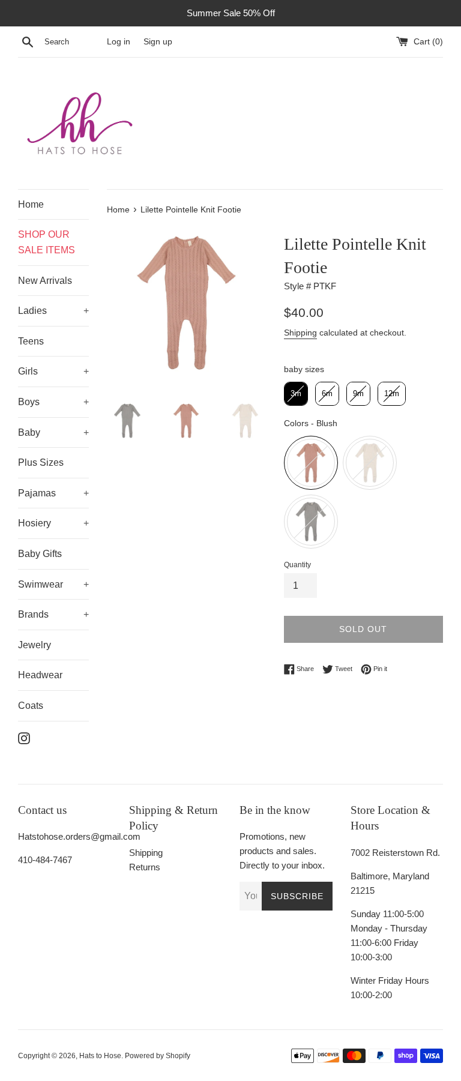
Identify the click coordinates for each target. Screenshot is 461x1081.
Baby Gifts (40, 554)
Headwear (40, 675)
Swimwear (40, 584)
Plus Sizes (41, 462)
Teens (31, 341)
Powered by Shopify (157, 1056)
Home (31, 204)
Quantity (297, 565)
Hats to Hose (100, 1056)
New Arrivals (45, 281)
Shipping (300, 332)
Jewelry (34, 645)
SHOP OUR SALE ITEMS (46, 242)
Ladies (32, 311)
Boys (29, 402)
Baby (29, 432)
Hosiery (34, 523)
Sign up (157, 41)
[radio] (296, 394)
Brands (33, 614)
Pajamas (37, 493)
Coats (30, 705)
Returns (144, 867)
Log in (118, 41)
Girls (28, 371)
